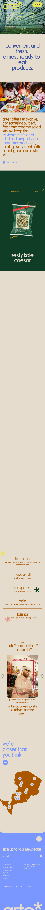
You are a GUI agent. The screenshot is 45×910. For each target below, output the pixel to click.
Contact (6, 876)
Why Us (6, 873)
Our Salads (7, 864)
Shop (5, 879)
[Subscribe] (41, 856)
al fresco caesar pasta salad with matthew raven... (22, 710)
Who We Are (8, 867)
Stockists (7, 870)
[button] (37, 4)
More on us (12, 162)
